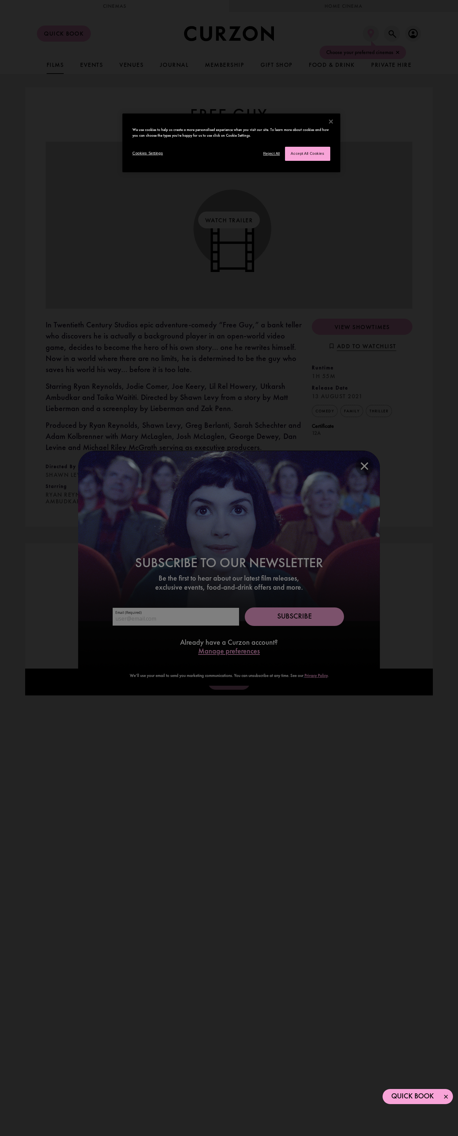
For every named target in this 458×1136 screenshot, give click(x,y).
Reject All (271, 153)
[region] (231, 142)
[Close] (331, 121)
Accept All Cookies (307, 153)
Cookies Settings (147, 153)
